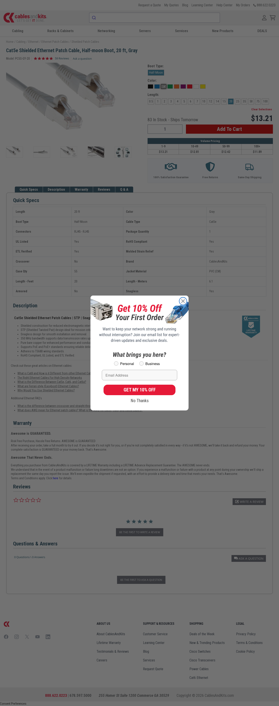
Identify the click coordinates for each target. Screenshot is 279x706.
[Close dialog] (183, 301)
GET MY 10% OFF (140, 390)
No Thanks (140, 400)
